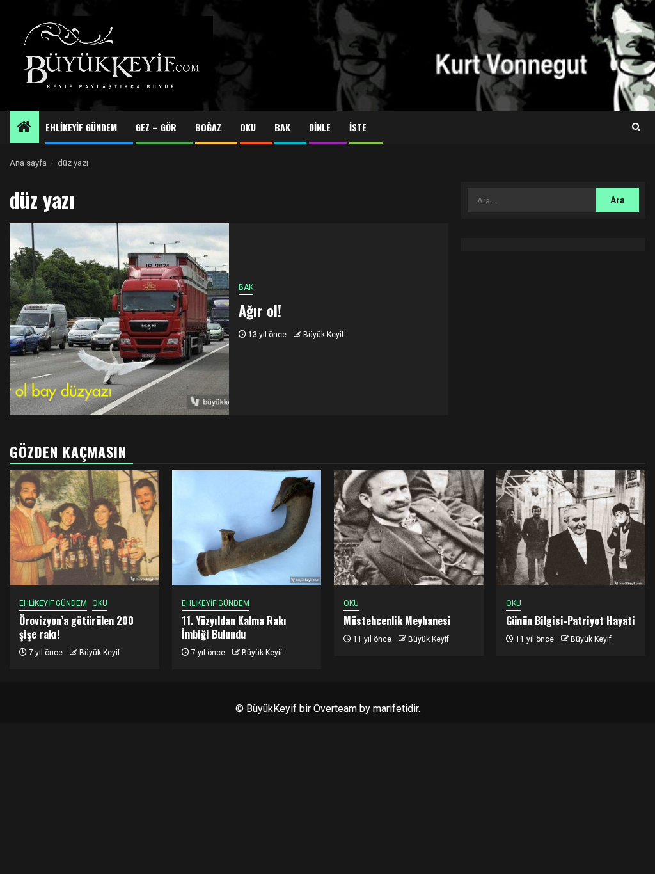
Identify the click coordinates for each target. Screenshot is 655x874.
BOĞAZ (208, 127)
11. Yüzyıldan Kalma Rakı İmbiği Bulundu (234, 627)
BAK (282, 127)
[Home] (24, 128)
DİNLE (320, 127)
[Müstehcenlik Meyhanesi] (409, 527)
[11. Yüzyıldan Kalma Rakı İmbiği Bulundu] (247, 527)
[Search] (636, 127)
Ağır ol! (260, 310)
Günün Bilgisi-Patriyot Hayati (570, 620)
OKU (248, 127)
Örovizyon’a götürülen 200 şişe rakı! (76, 627)
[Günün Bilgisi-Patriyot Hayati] (571, 527)
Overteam (335, 709)
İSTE (358, 127)
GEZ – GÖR (156, 127)
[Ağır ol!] (119, 319)
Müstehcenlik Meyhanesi (397, 620)
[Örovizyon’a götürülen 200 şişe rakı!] (84, 527)
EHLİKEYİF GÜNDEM (81, 127)
